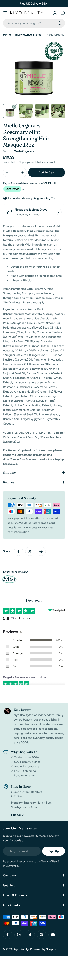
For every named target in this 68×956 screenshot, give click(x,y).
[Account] (55, 13)
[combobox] (34, 23)
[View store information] (59, 212)
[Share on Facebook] (18, 551)
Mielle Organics (24, 151)
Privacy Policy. (11, 865)
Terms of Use (49, 861)
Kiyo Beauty (21, 949)
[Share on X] (29, 551)
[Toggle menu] (5, 13)
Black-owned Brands (28, 34)
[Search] (59, 23)
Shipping (24, 162)
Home (7, 34)
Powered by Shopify (43, 949)
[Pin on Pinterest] (41, 551)
